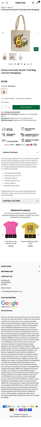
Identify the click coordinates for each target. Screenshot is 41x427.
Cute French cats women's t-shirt (11, 242)
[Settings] (33, 3)
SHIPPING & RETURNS (11, 201)
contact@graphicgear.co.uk (11, 291)
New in (10, 7)
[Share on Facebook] (15, 64)
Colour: (8, 86)
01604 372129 (6, 288)
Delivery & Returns (25, 98)
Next (38, 33)
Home (3, 7)
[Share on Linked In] (25, 64)
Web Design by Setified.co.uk (20, 416)
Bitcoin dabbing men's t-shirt (30, 242)
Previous (3, 33)
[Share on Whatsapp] (28, 64)
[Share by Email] (31, 64)
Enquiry (6, 102)
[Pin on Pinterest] (21, 64)
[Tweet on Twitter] (18, 64)
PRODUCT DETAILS (10, 152)
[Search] (7, 3)
